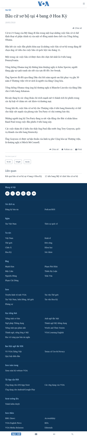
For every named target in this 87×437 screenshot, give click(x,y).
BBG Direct (10, 418)
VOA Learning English (54, 332)
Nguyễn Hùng (11, 276)
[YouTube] (36, 434)
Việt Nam (9, 238)
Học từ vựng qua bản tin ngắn (17, 337)
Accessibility (50, 418)
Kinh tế (48, 238)
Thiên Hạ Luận (51, 271)
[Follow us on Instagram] (23, 193)
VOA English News (13, 423)
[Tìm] (72, 434)
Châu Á (8, 247)
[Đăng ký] (34, 193)
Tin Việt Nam (10, 224)
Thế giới (8, 243)
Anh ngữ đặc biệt (52, 318)
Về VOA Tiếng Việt (13, 351)
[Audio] (54, 434)
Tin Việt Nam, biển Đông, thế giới (19, 299)
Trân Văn (48, 276)
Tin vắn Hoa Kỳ (51, 299)
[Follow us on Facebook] (7, 193)
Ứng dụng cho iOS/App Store (17, 385)
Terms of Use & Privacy (55, 351)
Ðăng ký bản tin (11, 209)
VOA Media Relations (14, 427)
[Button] (77, 28)
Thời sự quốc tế (51, 224)
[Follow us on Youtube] (18, 193)
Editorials (49, 427)
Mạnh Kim (9, 266)
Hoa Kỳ (8, 252)
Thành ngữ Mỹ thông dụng (56, 323)
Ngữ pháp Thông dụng (14, 323)
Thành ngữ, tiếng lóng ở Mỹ (17, 332)
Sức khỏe (48, 252)
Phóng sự (9, 304)
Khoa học (49, 247)
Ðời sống (48, 243)
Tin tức (8, 10)
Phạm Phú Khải (51, 266)
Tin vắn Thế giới (51, 295)
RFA (46, 423)
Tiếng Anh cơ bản (12, 318)
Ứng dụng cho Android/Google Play (20, 389)
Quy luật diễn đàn (12, 356)
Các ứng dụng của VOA (55, 385)
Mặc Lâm (9, 271)
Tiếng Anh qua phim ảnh (15, 328)
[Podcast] (28, 193)
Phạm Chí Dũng (11, 280)
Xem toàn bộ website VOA (16, 370)
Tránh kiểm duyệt (12, 404)
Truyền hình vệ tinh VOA (15, 295)
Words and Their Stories (55, 328)
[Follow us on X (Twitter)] (13, 193)
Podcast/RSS (50, 209)
